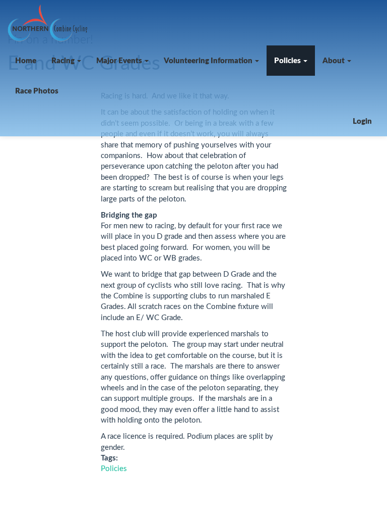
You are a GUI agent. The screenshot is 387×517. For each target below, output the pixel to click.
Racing (63, 61)
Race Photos (36, 91)
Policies (288, 61)
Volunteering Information (209, 61)
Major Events (120, 61)
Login (362, 121)
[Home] (51, 23)
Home (25, 61)
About (334, 61)
